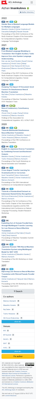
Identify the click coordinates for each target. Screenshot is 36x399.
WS (4, 331)
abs (11, 21)
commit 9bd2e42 (10, 395)
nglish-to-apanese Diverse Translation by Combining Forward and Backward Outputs (18, 151)
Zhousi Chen (6, 113)
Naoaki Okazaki (22, 32)
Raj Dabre (5, 94)
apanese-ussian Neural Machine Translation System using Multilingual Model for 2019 (18, 249)
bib (7, 21)
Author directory (28, 12)
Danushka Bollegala (9, 32)
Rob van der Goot (8, 61)
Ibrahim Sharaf (21, 61)
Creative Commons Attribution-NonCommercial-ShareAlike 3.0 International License (16, 373)
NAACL (6, 339)
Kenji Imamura (12, 235)
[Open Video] (15, 22)
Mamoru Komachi (17, 68)
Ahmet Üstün (16, 64)
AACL (5, 348)
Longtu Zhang (17, 113)
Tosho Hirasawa (7, 138)
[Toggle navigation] (31, 2)
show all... (18, 322)
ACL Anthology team (8, 390)
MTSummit (7, 335)
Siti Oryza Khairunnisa (9, 196)
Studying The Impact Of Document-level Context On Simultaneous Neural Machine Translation (18, 89)
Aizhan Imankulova (22, 29)
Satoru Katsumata (21, 175)
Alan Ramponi (16, 66)
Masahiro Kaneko (8, 29)
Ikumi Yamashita (7, 175)
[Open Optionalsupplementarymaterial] (11, 106)
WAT (5, 343)
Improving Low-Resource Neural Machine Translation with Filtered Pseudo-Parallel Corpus (18, 274)
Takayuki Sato (22, 279)
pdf (3, 21)
